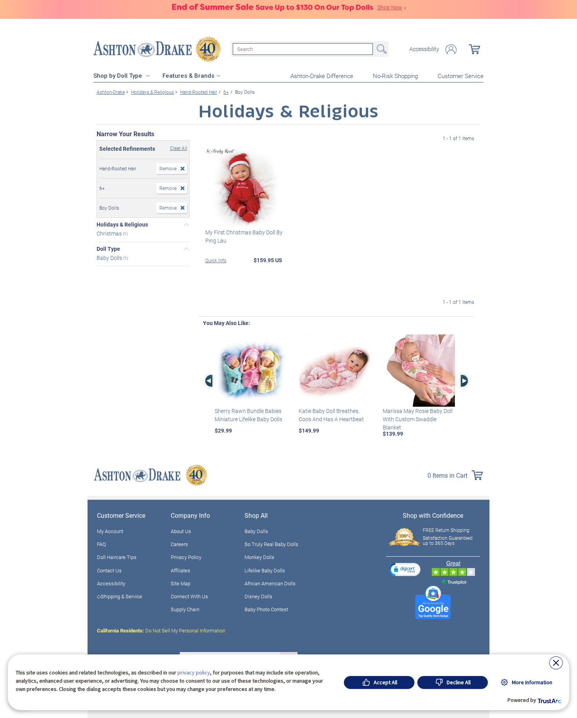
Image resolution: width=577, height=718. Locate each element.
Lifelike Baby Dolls (265, 570)
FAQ (101, 544)
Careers (179, 544)
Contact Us (109, 570)
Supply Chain (185, 609)
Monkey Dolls (259, 557)
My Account (110, 531)
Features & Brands (188, 75)
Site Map (180, 583)
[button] (404, 569)
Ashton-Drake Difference (321, 76)
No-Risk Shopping (395, 76)
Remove (168, 168)
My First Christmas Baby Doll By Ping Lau (244, 236)
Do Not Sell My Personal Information (161, 630)
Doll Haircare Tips (117, 557)
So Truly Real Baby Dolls (271, 544)
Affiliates (180, 570)
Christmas (110, 233)
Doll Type (108, 249)
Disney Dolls (258, 596)
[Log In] (451, 49)
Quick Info (215, 260)
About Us (181, 531)
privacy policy (193, 672)
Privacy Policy (186, 557)
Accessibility (424, 49)
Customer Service (461, 76)
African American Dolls (270, 583)
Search (381, 49)
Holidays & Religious (122, 224)
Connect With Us (189, 596)
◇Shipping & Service (119, 596)
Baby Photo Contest (266, 609)
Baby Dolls (110, 257)
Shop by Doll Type (118, 75)
